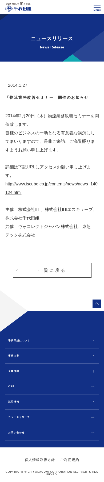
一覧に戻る (52, 270)
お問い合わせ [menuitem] (16, 432)
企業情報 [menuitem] (13, 371)
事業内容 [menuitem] (13, 356)
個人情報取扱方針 (40, 460)
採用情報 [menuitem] (13, 402)
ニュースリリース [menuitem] (19, 417)
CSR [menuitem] (11, 386)
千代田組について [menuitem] (19, 340)
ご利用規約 (69, 460)
